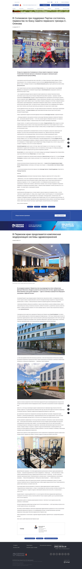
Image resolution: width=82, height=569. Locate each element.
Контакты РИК (16, 547)
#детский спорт (51, 206)
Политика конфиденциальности (18, 563)
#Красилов (30, 206)
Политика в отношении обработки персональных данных (22, 564)
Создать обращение (60, 215)
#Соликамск (37, 206)
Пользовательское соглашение (18, 562)
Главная (14, 13)
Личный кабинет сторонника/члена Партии (60, 5)
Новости (24, 13)
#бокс (44, 206)
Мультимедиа (57, 8)
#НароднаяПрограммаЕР (30, 538)
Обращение (45, 5)
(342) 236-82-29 (60, 547)
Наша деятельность (30, 8)
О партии (14, 8)
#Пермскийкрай (39, 538)
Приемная (49, 8)
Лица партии (21, 8)
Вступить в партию (66, 8)
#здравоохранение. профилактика (51, 538)
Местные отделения (40, 8)
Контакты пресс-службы (32, 547)
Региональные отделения (45, 545)
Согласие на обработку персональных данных (20, 565)
